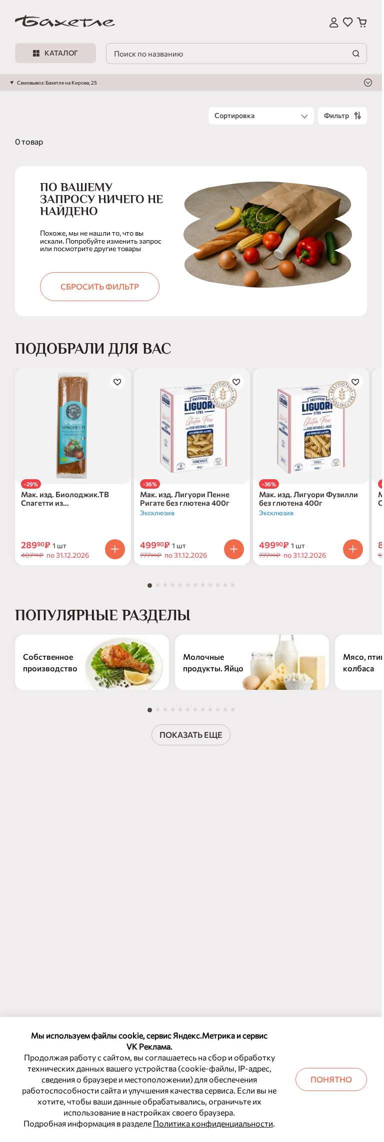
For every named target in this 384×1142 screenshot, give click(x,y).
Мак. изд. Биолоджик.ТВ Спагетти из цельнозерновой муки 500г (70, 498)
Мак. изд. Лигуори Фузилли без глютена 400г (308, 498)
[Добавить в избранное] (117, 381)
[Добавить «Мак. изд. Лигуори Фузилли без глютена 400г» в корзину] (353, 549)
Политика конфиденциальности (213, 1123)
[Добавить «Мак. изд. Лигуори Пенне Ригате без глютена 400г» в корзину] (234, 549)
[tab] (150, 585)
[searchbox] (267, 16)
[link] (65, 23)
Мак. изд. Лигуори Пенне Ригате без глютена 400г (185, 498)
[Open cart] (362, 23)
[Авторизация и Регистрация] (334, 23)
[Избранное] (347, 23)
